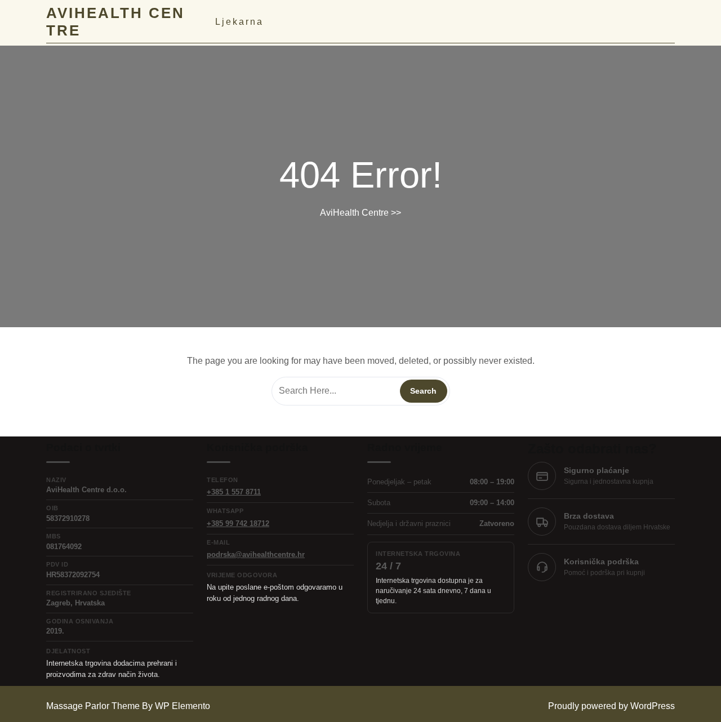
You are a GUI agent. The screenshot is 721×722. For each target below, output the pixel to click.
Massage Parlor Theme (94, 706)
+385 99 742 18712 (238, 523)
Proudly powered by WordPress (611, 706)
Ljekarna (239, 21)
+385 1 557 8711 (234, 492)
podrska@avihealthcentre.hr (256, 554)
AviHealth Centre (354, 212)
